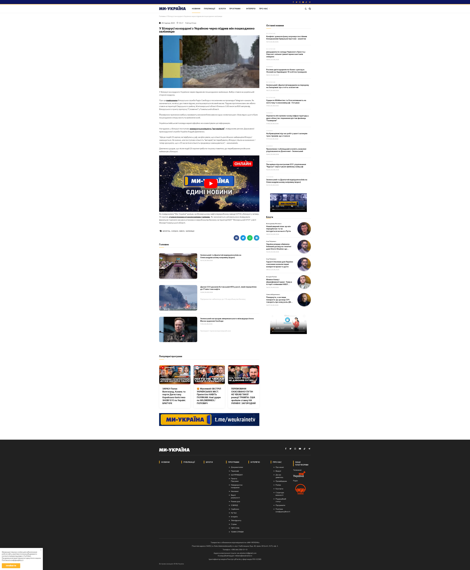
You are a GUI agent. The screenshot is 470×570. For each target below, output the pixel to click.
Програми (234, 8)
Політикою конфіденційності (12, 560)
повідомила (171, 100)
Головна (162, 16)
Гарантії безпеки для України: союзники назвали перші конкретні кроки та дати (279, 264)
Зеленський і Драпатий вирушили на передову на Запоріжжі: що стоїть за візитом (287, 86)
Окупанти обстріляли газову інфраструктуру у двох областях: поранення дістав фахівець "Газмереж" (287, 118)
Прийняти (11, 566)
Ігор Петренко (271, 241)
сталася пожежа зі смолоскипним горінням (189, 217)
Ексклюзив (270, 33)
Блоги (222, 8)
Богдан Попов (271, 276)
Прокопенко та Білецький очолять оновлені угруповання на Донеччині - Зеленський (286, 150)
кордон (174, 231)
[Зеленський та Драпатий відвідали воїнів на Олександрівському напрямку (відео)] (178, 266)
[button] (236, 238)
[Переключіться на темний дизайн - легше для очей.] (305, 9)
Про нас (263, 8)
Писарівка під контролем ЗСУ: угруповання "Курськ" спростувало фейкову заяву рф (286, 165)
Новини (196, 8)
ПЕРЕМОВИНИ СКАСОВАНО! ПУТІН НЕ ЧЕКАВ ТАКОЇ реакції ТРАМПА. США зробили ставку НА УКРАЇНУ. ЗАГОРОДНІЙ (243, 396)
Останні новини (275, 25)
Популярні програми (170, 356)
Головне (269, 177)
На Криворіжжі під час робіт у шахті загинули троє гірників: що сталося (286, 134)
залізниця (190, 231)
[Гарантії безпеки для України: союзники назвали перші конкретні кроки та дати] (304, 264)
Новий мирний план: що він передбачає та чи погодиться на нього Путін (278, 228)
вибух (181, 231)
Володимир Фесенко (274, 223)
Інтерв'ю (251, 8)
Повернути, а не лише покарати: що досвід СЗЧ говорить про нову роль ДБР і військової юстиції (279, 299)
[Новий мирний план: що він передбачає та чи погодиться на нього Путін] (304, 229)
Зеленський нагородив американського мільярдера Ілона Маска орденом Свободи (227, 319)
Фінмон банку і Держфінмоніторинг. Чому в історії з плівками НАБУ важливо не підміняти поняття (279, 282)
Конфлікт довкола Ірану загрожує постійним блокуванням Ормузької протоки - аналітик (286, 37)
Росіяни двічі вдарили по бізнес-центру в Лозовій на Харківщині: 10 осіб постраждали (286, 71)
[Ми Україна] (172, 8)
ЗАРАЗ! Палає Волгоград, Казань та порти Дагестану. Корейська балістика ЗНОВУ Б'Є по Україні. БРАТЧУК (174, 396)
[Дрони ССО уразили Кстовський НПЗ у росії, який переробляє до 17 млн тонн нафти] (178, 297)
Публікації (209, 8)
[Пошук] (309, 8)
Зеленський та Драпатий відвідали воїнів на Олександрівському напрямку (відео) (220, 256)
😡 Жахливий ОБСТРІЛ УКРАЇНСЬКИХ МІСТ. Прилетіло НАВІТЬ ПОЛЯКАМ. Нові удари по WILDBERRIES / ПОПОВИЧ (209, 396)
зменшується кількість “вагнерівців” (207, 128)
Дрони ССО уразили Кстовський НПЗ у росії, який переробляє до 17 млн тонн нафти (228, 288)
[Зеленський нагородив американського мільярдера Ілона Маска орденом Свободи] (178, 329)
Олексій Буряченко (273, 294)
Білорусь (166, 231)
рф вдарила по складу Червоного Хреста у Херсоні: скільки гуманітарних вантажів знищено (285, 54)
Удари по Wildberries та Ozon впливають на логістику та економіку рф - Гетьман (286, 101)
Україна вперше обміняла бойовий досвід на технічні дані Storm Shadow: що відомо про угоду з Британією (280, 246)
